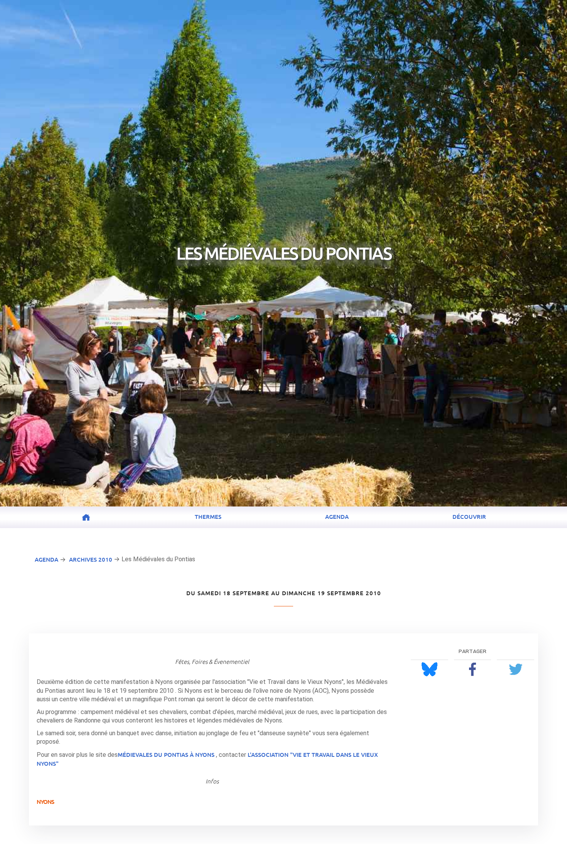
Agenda (337, 516)
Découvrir (469, 516)
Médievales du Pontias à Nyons (166, 754)
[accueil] (86, 517)
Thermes (208, 516)
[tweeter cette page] (515, 669)
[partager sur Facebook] (472, 669)
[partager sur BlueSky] (429, 669)
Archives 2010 (90, 559)
